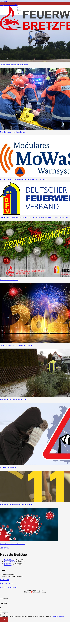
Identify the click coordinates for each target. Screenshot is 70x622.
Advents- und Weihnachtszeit (9, 280)
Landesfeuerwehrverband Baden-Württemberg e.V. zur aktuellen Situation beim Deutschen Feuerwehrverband (34, 217)
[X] (1, 606)
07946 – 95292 (4, 580)
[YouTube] (1, 601)
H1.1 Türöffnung (9, 560)
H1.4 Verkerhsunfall (9, 561)
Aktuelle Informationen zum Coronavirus (12, 544)
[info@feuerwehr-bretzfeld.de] (35, 585)
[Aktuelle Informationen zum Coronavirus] (29, 541)
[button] (0, 615)
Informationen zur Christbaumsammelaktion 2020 (15, 399)
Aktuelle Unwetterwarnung (8, 467)
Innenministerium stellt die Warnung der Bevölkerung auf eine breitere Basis (23, 179)
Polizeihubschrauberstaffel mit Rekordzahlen (14, 64)
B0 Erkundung (8, 563)
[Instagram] (18, 3)
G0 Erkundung (8, 565)
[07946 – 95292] (35, 578)
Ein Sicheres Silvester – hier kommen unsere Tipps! (16, 345)
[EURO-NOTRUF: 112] (35, 582)
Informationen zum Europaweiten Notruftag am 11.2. (16, 504)
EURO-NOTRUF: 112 (6, 583)
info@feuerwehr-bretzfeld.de (8, 587)
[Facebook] (1, 596)
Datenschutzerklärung (58, 616)
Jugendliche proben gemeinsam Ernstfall (12, 132)
